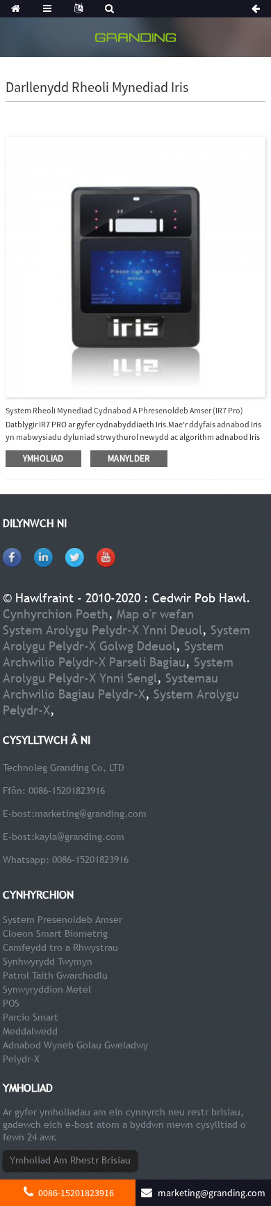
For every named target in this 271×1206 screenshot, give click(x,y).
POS (11, 1003)
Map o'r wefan (155, 614)
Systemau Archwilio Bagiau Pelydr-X (110, 686)
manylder (129, 458)
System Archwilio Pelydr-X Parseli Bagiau (113, 654)
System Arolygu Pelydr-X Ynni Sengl (118, 670)
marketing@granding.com (91, 813)
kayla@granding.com (79, 836)
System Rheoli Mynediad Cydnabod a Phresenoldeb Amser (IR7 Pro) (124, 410)
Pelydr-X (21, 1059)
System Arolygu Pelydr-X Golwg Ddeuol (126, 638)
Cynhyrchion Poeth (55, 614)
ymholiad (43, 458)
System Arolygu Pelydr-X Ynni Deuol (102, 630)
